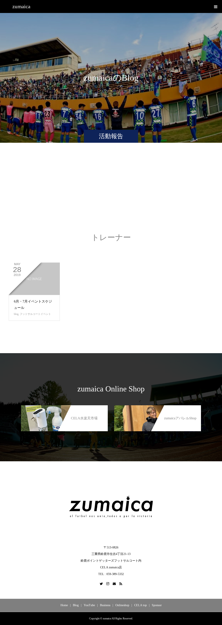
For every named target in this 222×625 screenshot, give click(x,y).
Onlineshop (122, 605)
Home (64, 605)
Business (105, 605)
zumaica (21, 6)
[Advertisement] (111, 192)
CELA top (140, 605)
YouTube (89, 605)
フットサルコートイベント (35, 314)
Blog (76, 605)
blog (16, 314)
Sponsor (157, 605)
